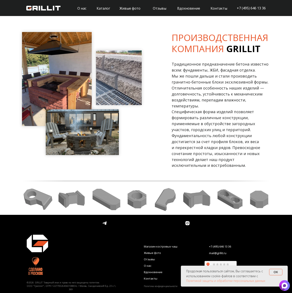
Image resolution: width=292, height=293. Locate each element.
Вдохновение (188, 8)
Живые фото (129, 8)
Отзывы (159, 8)
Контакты (219, 8)
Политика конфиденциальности (160, 286)
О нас (81, 8)
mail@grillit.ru (217, 253)
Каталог (103, 8)
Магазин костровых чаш (160, 246)
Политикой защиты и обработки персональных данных (225, 281)
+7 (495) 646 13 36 (251, 8)
